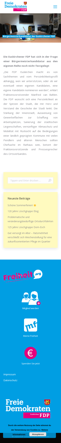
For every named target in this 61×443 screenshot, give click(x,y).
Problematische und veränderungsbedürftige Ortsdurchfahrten (30, 219)
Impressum (9, 374)
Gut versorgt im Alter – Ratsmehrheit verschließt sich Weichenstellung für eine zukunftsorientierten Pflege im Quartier (30, 237)
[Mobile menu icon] (55, 6)
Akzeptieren (38, 434)
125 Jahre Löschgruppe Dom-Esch (26, 227)
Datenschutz (10, 380)
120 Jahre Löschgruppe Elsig (23, 211)
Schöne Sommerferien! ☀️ (22, 205)
